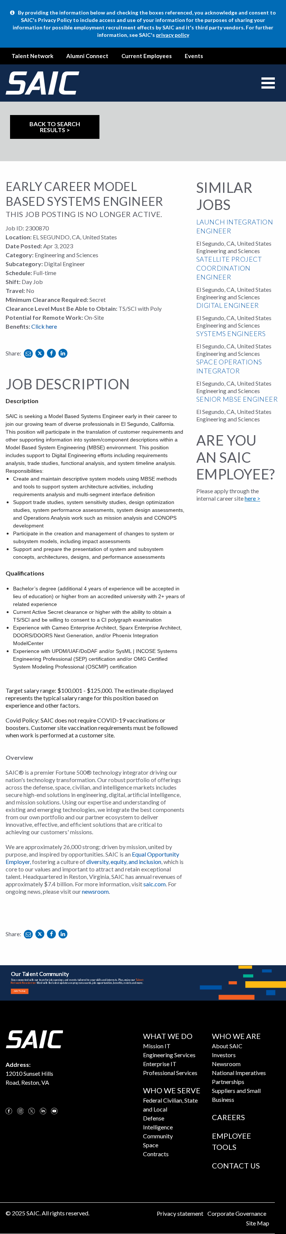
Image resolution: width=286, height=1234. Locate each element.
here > (252, 498)
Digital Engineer (227, 305)
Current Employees (146, 55)
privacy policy (172, 35)
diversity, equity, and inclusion (123, 861)
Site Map (257, 1223)
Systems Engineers (231, 333)
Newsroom (226, 1063)
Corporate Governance (236, 1213)
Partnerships (228, 1081)
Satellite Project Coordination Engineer (229, 268)
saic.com (154, 883)
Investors (224, 1054)
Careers (228, 1117)
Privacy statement (180, 1213)
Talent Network (32, 55)
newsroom (95, 891)
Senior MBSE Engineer (237, 399)
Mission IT (157, 1045)
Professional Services (170, 1072)
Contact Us (236, 1165)
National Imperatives (239, 1072)
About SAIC (227, 1045)
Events (194, 55)
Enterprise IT (160, 1063)
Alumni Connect (87, 55)
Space (150, 1144)
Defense (153, 1118)
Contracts (156, 1153)
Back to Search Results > (54, 126)
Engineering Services (169, 1054)
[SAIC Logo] (34, 1038)
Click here (44, 326)
